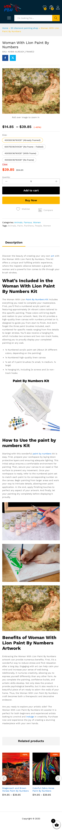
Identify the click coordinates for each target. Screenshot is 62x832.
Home (5, 28)
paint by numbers (42, 453)
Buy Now (31, 200)
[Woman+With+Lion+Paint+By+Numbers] (13, 58)
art (52, 256)
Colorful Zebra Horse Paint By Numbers (43, 789)
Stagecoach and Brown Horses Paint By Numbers (15, 789)
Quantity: (6, 177)
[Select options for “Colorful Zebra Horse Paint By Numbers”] (38, 783)
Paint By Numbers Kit (37, 299)
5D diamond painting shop (24, 28)
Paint (20, 225)
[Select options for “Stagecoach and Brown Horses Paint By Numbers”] (8, 783)
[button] (22, 140)
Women (37, 222)
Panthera (29, 225)
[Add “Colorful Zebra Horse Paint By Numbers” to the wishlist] (52, 783)
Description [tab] (13, 242)
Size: (4, 135)
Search (56, 18)
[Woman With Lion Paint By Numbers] (5, 58)
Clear (5, 164)
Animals (18, 222)
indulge (30, 716)
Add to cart (31, 190)
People (38, 225)
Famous (28, 222)
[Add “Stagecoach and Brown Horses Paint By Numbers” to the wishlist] (22, 783)
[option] (16, 777)
